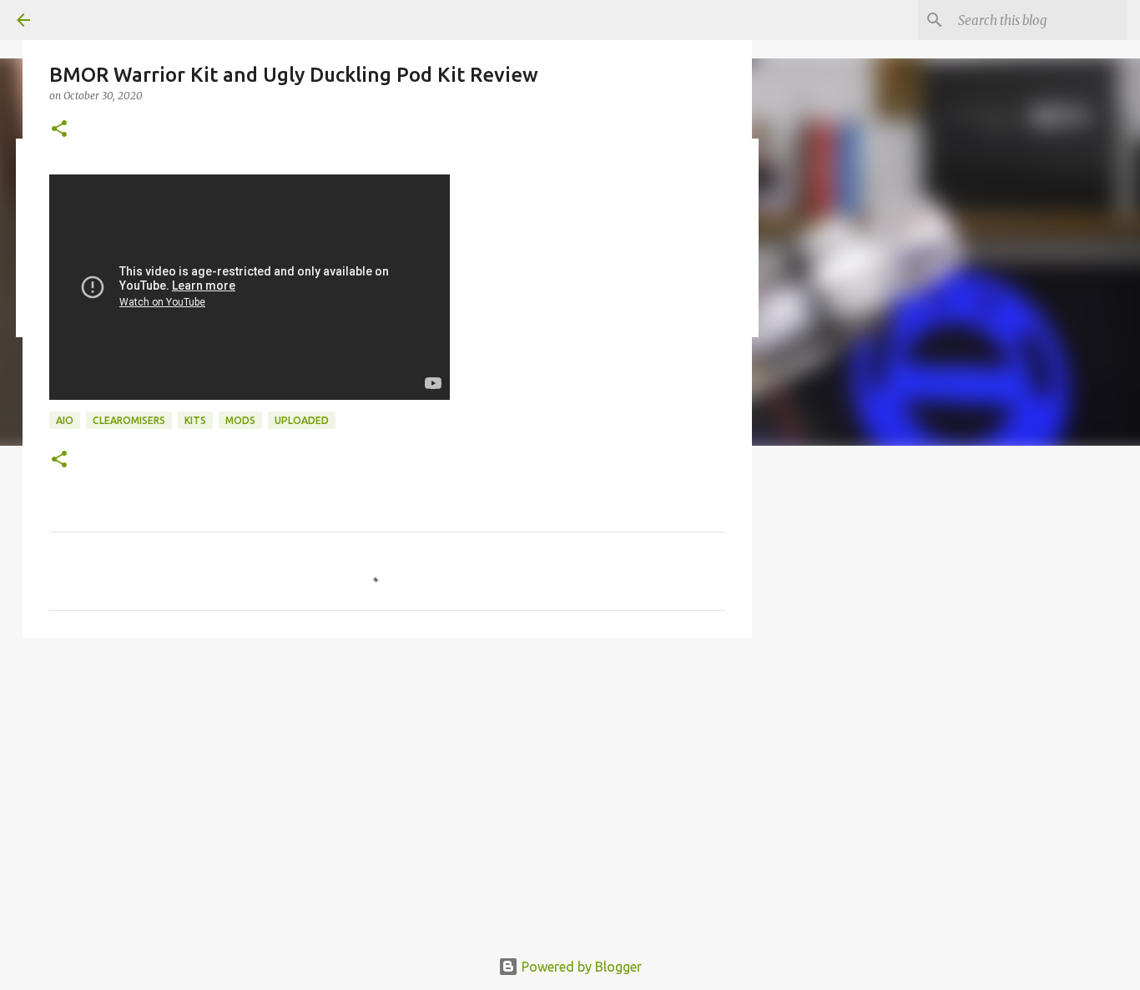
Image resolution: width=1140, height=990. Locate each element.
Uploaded (302, 420)
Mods (240, 420)
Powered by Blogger (580, 966)
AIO (64, 420)
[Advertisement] (962, 588)
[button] (59, 130)
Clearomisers (129, 420)
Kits (195, 420)
